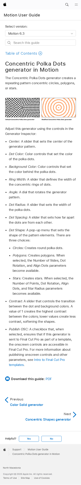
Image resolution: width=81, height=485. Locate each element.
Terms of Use (10, 478)
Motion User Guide (22, 15)
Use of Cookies (42, 478)
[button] (67, 4)
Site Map (25, 478)
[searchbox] (40, 43)
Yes (29, 438)
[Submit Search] (9, 43)
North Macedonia (12, 467)
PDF (49, 379)
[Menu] (76, 4)
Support (16, 449)
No (51, 438)
